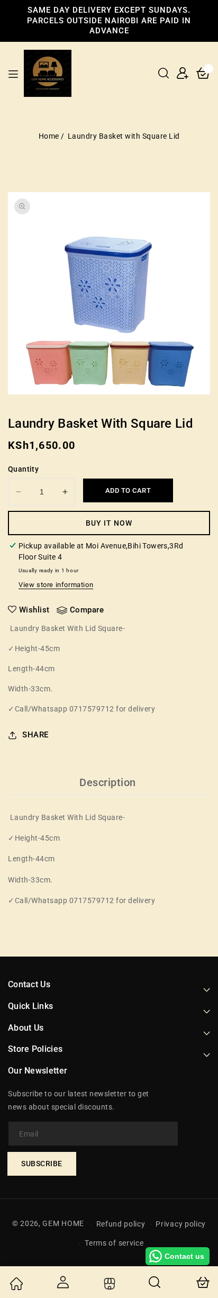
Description (107, 782)
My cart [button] (202, 1282)
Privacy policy (181, 1224)
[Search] (155, 1282)
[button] (163, 73)
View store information (56, 585)
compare (87, 610)
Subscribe (41, 1163)
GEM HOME (63, 1224)
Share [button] (35, 735)
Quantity (23, 469)
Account (62, 1282)
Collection (108, 1284)
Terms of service (114, 1243)
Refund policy (121, 1224)
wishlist (34, 610)
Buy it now (109, 523)
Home (49, 136)
